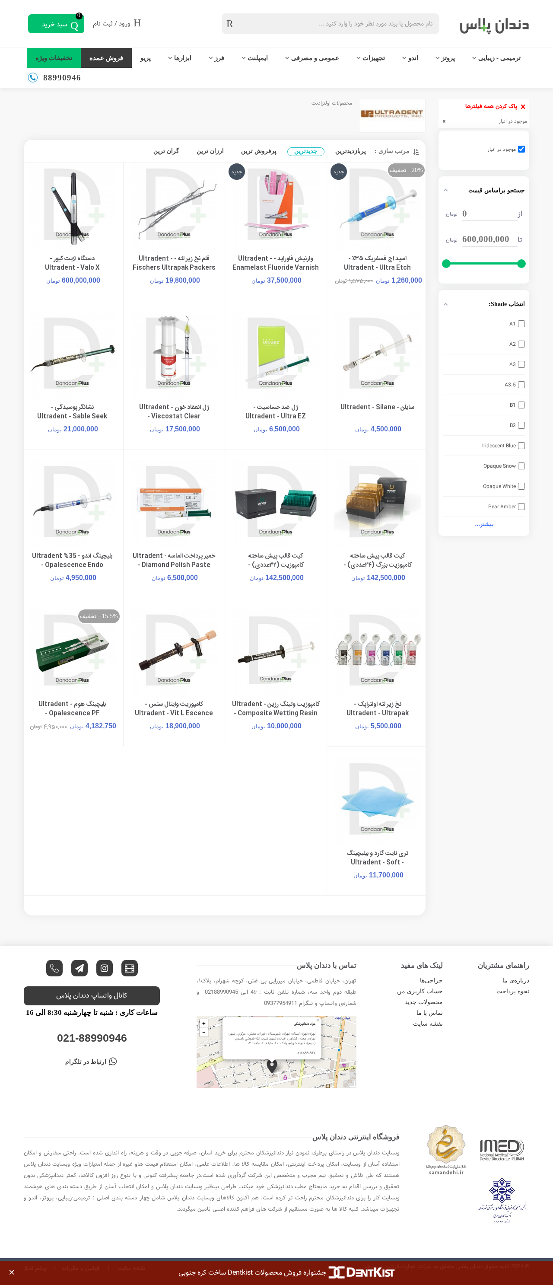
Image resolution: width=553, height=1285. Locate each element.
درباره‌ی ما (515, 980)
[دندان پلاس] (486, 24)
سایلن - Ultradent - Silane (377, 407)
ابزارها (182, 57)
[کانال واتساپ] (54, 968)
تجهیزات (373, 57)
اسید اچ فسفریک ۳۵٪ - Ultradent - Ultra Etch (377, 264)
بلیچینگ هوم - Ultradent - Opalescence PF (72, 709)
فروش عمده (106, 57)
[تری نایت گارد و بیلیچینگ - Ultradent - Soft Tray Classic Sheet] (378, 801)
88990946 (62, 77)
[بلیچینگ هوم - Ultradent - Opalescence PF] (72, 652)
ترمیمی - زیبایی (499, 57)
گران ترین (166, 151)
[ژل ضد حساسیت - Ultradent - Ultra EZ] (276, 355)
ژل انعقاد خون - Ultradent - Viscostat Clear (174, 412)
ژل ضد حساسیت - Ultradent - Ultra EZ (275, 412)
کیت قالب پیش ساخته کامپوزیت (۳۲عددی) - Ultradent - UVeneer (276, 565)
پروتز (448, 57)
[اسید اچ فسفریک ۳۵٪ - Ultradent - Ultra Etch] (378, 206)
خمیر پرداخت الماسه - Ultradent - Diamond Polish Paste (174, 561)
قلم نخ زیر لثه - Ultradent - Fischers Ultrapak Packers (174, 264)
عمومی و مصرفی (315, 57)
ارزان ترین (210, 151)
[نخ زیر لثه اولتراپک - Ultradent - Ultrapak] (378, 652)
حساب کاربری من (420, 991)
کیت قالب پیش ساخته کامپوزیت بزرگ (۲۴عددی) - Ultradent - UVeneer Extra (377, 565)
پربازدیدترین (350, 151)
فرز (219, 57)
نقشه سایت (428, 1023)
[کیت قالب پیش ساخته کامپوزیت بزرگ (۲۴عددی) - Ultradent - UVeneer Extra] (378, 504)
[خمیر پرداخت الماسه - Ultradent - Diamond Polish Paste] (174, 504)
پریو (145, 57)
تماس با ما (429, 1013)
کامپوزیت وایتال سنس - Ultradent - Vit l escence (174, 709)
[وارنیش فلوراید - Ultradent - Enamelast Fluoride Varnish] (276, 206)
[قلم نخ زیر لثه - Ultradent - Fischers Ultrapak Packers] (174, 206)
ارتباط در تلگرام (85, 1061)
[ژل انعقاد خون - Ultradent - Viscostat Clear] (174, 355)
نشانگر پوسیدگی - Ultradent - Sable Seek (72, 412)
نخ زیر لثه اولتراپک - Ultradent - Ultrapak (377, 709)
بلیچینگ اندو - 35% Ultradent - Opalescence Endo (72, 561)
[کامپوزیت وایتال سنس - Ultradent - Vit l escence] (174, 652)
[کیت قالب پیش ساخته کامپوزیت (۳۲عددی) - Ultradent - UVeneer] (276, 504)
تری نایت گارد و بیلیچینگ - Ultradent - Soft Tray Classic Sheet (377, 863)
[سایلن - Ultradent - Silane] (378, 355)
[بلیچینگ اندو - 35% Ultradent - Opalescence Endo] (72, 504)
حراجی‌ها (431, 980)
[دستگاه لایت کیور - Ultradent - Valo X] (72, 206)
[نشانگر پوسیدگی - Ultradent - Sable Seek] (72, 355)
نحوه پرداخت (512, 991)
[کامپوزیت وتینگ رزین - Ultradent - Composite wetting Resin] (276, 652)
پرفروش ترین (258, 151)
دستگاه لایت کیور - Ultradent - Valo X (72, 264)
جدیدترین (306, 151)
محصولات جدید (424, 1002)
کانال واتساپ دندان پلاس (91, 995)
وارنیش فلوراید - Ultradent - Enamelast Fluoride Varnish (275, 264)
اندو (413, 57)
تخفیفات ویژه (53, 57)
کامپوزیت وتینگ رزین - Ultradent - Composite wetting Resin (276, 709)
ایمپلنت (258, 57)
